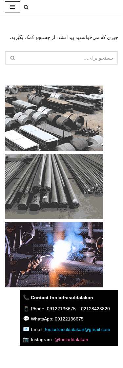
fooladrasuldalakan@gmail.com (77, 329)
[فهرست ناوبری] (12, 6)
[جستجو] (26, 7)
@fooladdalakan (71, 339)
